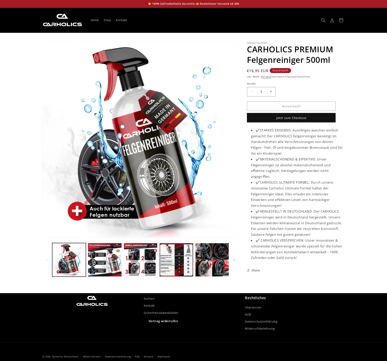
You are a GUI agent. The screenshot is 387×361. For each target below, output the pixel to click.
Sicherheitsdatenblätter (161, 313)
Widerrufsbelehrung (260, 328)
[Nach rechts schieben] (234, 259)
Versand (266, 76)
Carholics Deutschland (65, 356)
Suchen (149, 298)
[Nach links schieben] (46, 259)
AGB (248, 314)
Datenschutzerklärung (261, 321)
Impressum (253, 307)
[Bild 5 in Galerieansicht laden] (212, 260)
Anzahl (251, 83)
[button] (323, 20)
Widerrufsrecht (92, 356)
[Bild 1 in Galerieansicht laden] (69, 260)
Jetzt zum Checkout (291, 118)
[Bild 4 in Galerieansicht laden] (176, 260)
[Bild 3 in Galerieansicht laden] (140, 260)
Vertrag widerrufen (163, 321)
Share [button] (256, 270)
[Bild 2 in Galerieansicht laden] (105, 260)
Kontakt (149, 306)
